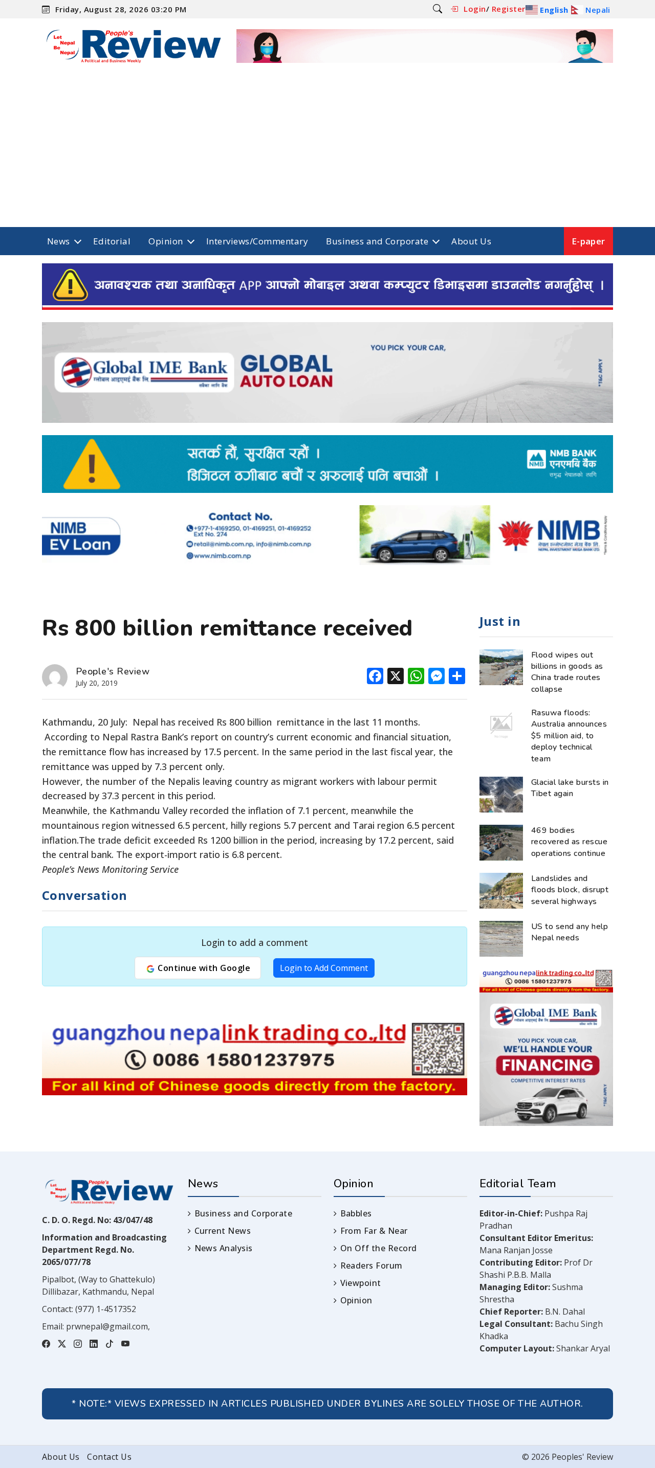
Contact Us (109, 1456)
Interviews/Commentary (257, 241)
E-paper (588, 241)
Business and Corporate (377, 241)
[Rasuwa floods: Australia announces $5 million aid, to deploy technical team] (501, 724)
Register (509, 9)
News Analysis (223, 1248)
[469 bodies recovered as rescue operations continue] (501, 841)
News (58, 241)
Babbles (356, 1213)
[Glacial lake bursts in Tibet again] (501, 793)
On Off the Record (378, 1248)
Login (475, 9)
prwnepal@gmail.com (107, 1326)
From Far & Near (374, 1230)
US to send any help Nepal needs (569, 932)
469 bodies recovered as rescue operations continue (569, 842)
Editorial (111, 241)
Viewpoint (360, 1283)
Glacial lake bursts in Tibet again (570, 788)
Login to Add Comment (324, 968)
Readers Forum (371, 1265)
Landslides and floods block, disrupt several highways (569, 890)
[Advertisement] (327, 150)
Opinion (165, 241)
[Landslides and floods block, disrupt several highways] (501, 889)
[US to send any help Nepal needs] (501, 937)
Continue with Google (203, 968)
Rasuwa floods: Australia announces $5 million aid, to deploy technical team (569, 735)
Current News (222, 1230)
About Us (471, 241)
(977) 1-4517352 (105, 1309)
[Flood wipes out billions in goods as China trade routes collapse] (501, 666)
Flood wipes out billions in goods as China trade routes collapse (567, 672)
